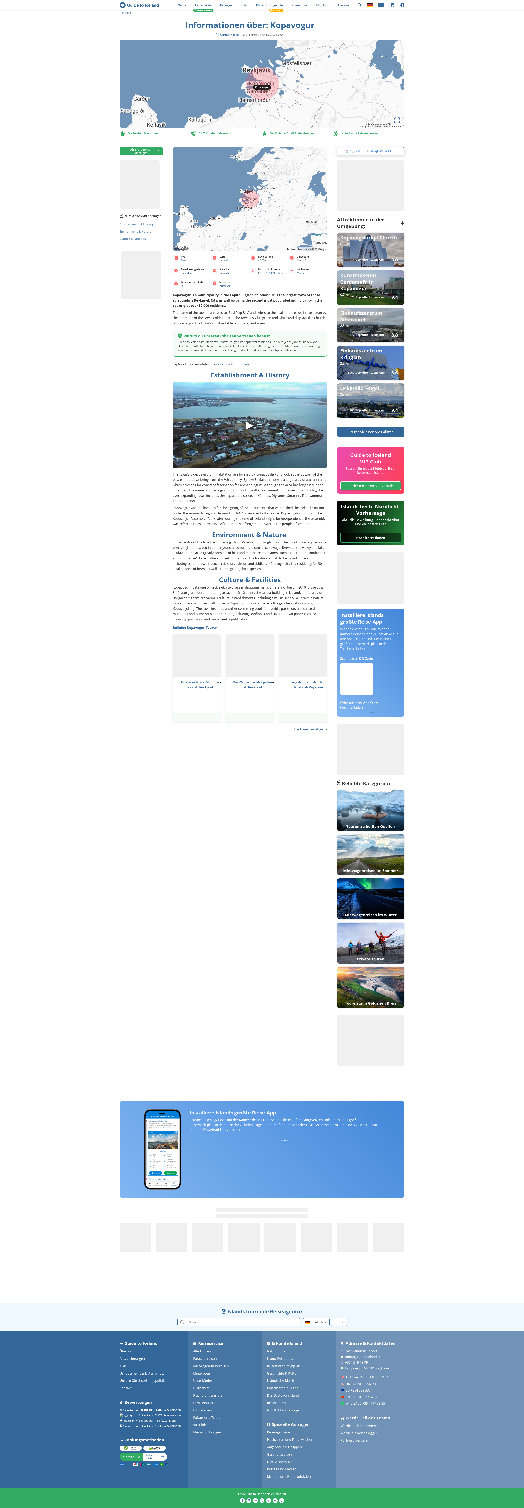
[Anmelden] (402, 5)
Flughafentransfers (207, 1395)
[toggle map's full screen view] (397, 120)
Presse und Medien (282, 1469)
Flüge (259, 5)
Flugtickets (201, 1388)
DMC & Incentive (279, 1462)
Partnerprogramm (355, 1440)
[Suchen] (359, 5)
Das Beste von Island (283, 1395)
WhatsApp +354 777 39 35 (365, 1403)
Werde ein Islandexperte (359, 1426)
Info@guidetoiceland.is (362, 1356)
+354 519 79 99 (356, 1362)
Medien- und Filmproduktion (289, 1476)
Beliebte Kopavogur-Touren (195, 627)
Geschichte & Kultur (282, 1373)
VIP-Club (199, 1425)
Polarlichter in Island (283, 1388)
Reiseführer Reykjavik (283, 1366)
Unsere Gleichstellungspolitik (142, 1381)
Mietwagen (226, 5)
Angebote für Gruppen (284, 1447)
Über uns (343, 5)
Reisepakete (203, 5)
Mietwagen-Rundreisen (211, 1366)
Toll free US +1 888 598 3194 (367, 1377)
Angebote (276, 5)
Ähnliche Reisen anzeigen (141, 151)
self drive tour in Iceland (235, 364)
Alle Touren (202, 1351)
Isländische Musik (280, 1381)
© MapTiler (365, 126)
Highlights (323, 5)
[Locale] (369, 5)
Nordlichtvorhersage (283, 1410)
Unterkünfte (202, 1381)
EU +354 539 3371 (359, 1390)
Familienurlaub (204, 1403)
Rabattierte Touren (208, 1417)
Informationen (299, 5)
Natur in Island (278, 1351)
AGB (123, 1366)
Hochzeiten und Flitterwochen (290, 1440)
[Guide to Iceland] (139, 5)
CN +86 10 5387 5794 (361, 1397)
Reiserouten (276, 1403)
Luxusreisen (202, 1410)
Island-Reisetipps (280, 1359)
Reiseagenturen (279, 1432)
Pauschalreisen (205, 1359)
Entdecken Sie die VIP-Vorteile (371, 485)
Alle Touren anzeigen (308, 729)
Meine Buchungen (207, 1432)
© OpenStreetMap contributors (387, 126)
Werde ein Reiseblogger (359, 1433)
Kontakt (126, 1388)
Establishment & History (137, 224)
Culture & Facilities (133, 239)
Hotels (244, 5)
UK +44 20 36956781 (361, 1383)
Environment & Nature (135, 231)
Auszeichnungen (132, 1359)
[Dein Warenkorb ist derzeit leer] (392, 5)
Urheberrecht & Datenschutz (142, 1373)
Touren (183, 5)
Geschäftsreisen (279, 1454)
